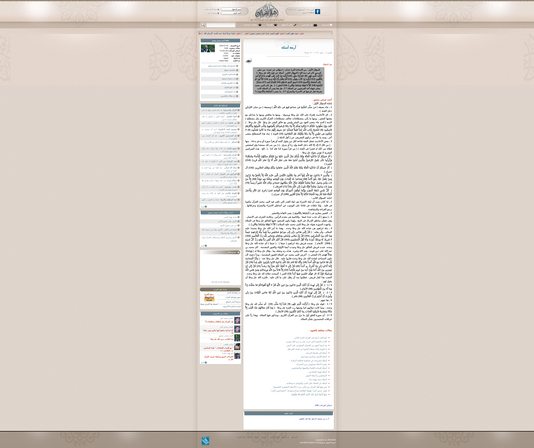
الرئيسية (325, 25)
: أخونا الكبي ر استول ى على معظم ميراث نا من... (219, 118)
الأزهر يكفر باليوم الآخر (227, 221)
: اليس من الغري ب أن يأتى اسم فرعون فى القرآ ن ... (219, 188)
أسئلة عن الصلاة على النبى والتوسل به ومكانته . (306, 383)
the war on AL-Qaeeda (220, 282)
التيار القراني (275, 437)
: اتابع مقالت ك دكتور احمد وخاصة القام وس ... (219, 156)
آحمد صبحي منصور (218, 41)
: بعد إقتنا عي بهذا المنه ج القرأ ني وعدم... (219, 169)
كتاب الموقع (287, 25)
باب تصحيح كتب (229, 92)
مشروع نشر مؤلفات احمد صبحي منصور (221, 66)
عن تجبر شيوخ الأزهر (228, 225)
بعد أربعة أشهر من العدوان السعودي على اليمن (307, 345)
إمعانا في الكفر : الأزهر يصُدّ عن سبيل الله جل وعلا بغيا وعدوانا (219, 231)
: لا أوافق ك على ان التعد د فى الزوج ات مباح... (219, 162)
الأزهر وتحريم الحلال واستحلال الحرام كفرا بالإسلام (219, 239)
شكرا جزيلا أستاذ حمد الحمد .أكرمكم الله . (282, 33)
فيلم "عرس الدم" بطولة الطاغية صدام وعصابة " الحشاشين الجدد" (298, 390)
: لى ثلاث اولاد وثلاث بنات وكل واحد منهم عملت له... (219, 150)
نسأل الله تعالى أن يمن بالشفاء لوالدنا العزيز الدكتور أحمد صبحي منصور (232, 33)
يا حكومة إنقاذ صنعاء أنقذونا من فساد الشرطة (307, 349)
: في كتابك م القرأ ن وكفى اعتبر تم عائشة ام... (219, 124)
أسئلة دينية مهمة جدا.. (317, 379)
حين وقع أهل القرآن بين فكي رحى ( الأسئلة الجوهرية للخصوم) (300, 387)
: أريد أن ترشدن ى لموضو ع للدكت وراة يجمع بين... (219, 130)
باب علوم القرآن (229, 87)
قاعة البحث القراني (228, 74)
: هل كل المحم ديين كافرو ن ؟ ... (219, 137)
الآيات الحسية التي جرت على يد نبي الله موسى (306, 341)
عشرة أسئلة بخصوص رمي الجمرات (311, 364)
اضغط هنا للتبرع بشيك (209, 304)
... (306, 33)
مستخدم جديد (212, 13)
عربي (304, 13)
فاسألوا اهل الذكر (220, 105)
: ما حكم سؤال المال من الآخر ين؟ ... (219, 142)
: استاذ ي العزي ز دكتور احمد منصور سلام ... (219, 201)
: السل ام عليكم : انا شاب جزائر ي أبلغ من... (219, 175)
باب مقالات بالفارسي (228, 96)
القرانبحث (264, 437)
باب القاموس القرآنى (228, 83)
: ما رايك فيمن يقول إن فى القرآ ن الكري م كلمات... (219, 111)
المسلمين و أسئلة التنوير (316, 375)
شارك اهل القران (220, 289)
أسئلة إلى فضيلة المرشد (316, 353)
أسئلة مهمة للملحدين (318, 372)
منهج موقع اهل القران (233, 297)
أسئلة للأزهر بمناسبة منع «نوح (314, 356)
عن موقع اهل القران (234, 293)
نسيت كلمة (208, 9)
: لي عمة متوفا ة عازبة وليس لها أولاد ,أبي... (219, 182)
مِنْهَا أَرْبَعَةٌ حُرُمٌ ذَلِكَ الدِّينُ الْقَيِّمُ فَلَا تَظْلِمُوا (309, 394)
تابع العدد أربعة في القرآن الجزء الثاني (310, 337)
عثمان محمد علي (226, 318)
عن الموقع (285, 437)
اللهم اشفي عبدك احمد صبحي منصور (328, 33)
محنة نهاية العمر (230, 217)
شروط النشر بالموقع (233, 302)
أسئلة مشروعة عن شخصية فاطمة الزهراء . (308, 360)
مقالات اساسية (250, 25)
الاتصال (269, 25)
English (311, 13)
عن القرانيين (307, 25)
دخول (215, 9)
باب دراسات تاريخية (228, 79)
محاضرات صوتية (229, 70)
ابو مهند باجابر (227, 353)
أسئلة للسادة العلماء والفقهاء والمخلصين (309, 368)
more (204, 207)
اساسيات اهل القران (245, 437)
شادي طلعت (228, 344)
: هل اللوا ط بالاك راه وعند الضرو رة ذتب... (219, 194)
